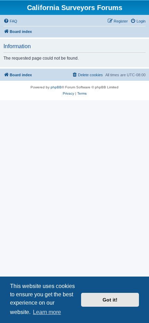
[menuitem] (10, 21)
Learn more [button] (47, 312)
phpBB (56, 87)
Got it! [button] (110, 300)
